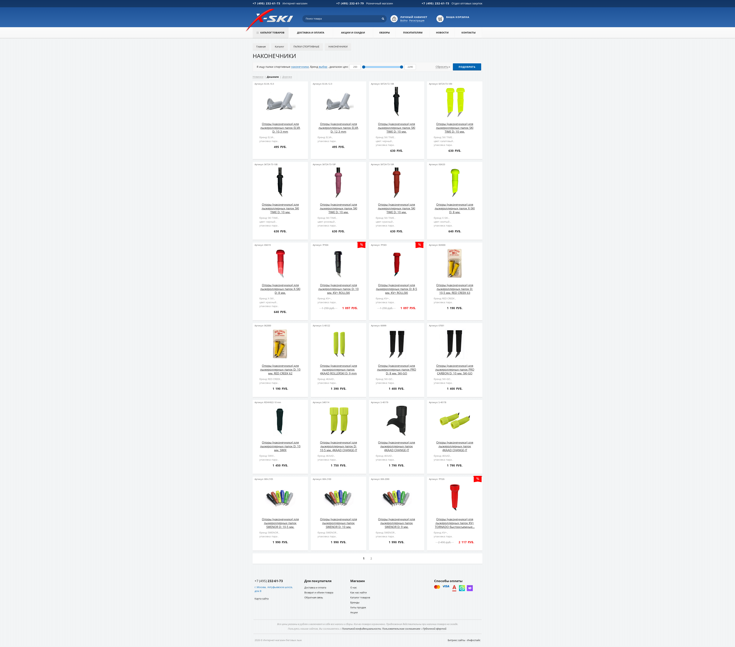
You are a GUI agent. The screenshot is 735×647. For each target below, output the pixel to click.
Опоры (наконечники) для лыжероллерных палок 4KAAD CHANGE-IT (396, 446)
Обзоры (384, 32)
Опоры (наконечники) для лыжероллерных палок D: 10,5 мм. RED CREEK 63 (454, 289)
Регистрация (416, 20)
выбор (323, 67)
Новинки (258, 76)
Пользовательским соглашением (401, 628)
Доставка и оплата (310, 32)
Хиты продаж (358, 607)
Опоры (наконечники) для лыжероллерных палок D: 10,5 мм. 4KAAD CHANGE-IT (338, 446)
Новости (442, 32)
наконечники (300, 67)
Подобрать (467, 67)
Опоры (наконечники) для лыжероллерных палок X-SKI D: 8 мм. (455, 208)
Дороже (287, 76)
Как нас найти (358, 592)
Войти (404, 20)
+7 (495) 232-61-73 (266, 3)
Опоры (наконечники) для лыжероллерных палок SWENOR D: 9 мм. (396, 523)
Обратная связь (313, 597)
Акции (354, 612)
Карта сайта (262, 598)
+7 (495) (269, 581)
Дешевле (273, 76)
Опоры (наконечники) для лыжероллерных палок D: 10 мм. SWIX (280, 446)
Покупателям (412, 32)
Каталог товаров (360, 597)
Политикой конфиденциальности (361, 628)
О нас (353, 587)
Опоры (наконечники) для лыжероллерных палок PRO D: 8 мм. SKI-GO (396, 369)
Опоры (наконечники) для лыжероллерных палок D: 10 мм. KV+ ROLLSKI (338, 289)
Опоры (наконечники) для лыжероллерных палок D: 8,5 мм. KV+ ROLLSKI (396, 289)
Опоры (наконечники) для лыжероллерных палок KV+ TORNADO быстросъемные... (455, 523)
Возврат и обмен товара (318, 592)
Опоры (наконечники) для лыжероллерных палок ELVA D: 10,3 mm (280, 127)
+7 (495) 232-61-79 (350, 3)
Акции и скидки (353, 32)
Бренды (354, 602)
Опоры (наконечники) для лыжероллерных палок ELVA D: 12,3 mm (338, 127)
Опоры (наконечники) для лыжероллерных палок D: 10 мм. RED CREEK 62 (280, 369)
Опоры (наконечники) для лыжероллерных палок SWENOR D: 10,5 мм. (280, 523)
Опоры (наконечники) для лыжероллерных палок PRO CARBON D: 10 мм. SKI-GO (454, 369)
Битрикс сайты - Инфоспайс (464, 640)
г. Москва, (261, 587)
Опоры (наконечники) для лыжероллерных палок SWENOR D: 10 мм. (338, 523)
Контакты (468, 32)
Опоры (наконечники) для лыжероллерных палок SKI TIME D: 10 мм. (396, 127)
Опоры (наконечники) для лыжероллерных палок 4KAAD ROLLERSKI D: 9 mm (338, 369)
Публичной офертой (434, 628)
